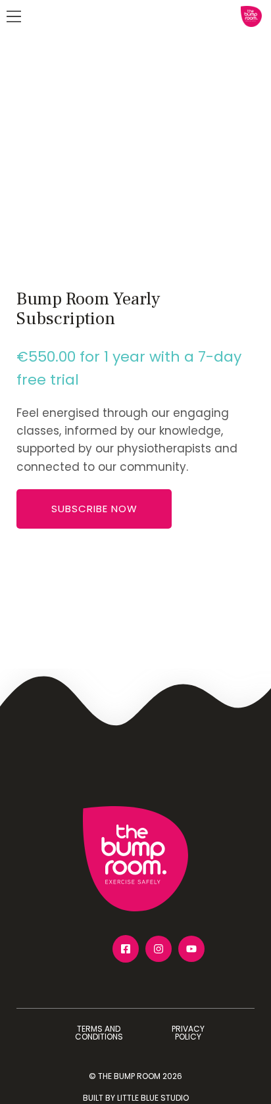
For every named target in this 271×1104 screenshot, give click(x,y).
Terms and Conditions (99, 1032)
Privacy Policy (188, 1032)
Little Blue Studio (153, 1097)
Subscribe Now (94, 509)
